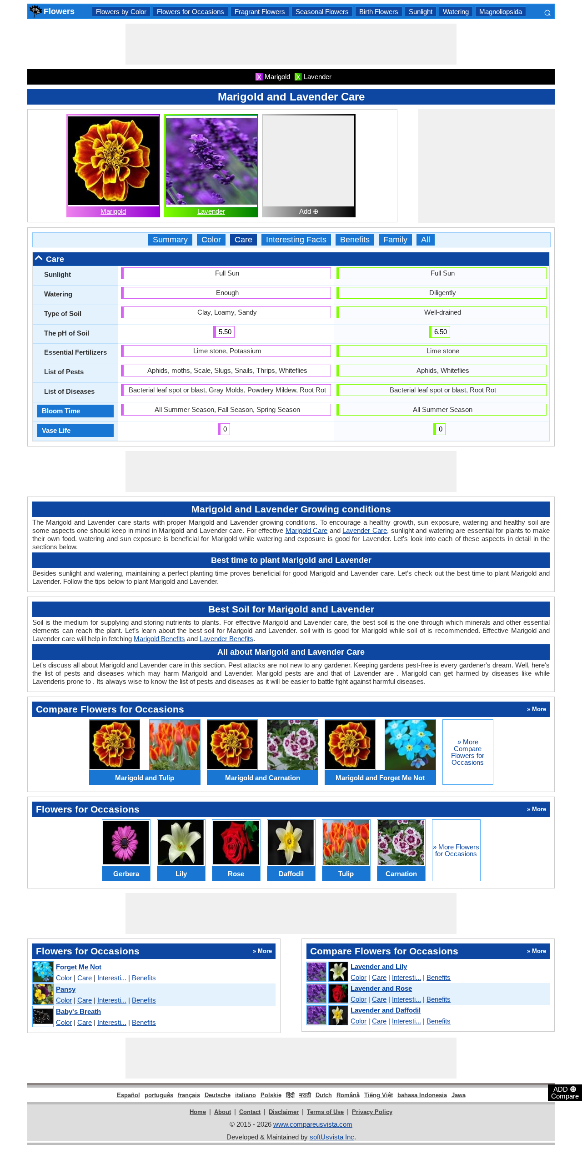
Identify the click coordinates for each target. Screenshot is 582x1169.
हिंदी (290, 1095)
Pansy (65, 989)
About (222, 1112)
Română (348, 1095)
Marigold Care (307, 530)
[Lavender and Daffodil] (326, 1015)
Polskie (271, 1095)
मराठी (305, 1095)
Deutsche (218, 1095)
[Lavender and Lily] (326, 972)
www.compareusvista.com (312, 1124)
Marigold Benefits (159, 638)
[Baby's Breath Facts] (42, 1017)
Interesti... (111, 978)
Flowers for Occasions (190, 11)
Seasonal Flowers (322, 11)
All (425, 239)
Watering (456, 11)
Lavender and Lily (379, 966)
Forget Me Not (78, 967)
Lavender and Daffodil (386, 1010)
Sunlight (420, 11)
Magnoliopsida (500, 11)
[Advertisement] (291, 44)
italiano (245, 1095)
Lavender (211, 211)
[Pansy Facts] (42, 994)
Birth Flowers (378, 11)
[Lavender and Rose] (326, 993)
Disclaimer (284, 1112)
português (159, 1095)
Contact (250, 1112)
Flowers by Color (121, 11)
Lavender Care (364, 530)
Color (211, 239)
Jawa (459, 1095)
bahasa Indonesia (422, 1095)
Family (395, 239)
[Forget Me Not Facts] (42, 972)
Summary (170, 239)
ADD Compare (565, 1092)
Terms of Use (325, 1112)
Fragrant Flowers (260, 11)
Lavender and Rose (381, 988)
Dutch (324, 1095)
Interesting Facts (296, 239)
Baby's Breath (78, 1011)
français (189, 1095)
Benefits (355, 239)
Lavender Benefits (226, 638)
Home (198, 1112)
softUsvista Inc (332, 1137)
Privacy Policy (372, 1112)
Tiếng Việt (378, 1095)
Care (243, 239)
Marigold (113, 211)
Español (128, 1095)
